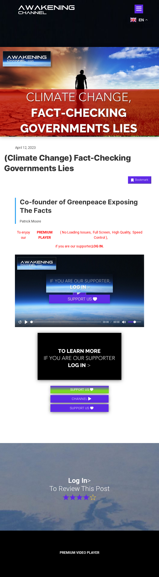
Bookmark (141, 180)
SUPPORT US (79, 389)
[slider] (65, 322)
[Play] (26, 322)
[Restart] (20, 322)
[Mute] (124, 322)
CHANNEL (79, 399)
